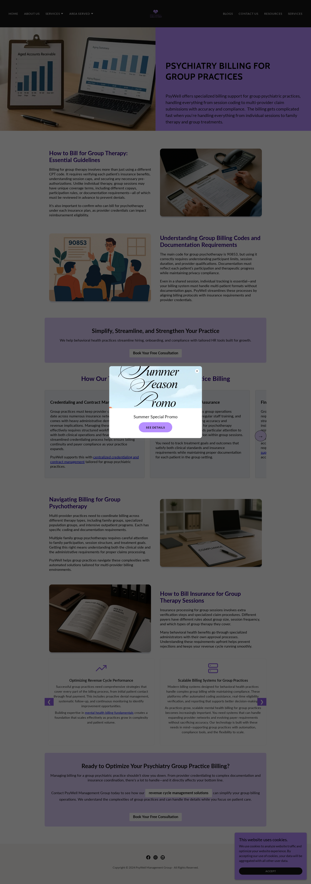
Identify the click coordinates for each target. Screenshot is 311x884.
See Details (155, 427)
